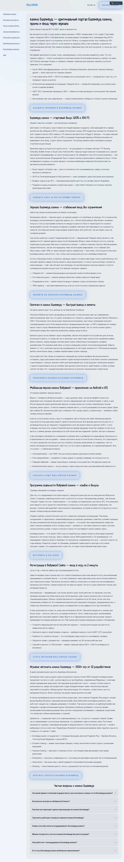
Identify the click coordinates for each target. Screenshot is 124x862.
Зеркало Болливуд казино (13, 32)
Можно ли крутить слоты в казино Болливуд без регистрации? (60, 834)
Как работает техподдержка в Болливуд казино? (54, 842)
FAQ (4, 55)
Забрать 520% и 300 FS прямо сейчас (57, 197)
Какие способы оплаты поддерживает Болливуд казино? (58, 826)
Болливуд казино (9, 14)
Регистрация (110, 5)
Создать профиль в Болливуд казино (57, 108)
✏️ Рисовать (116, 3)
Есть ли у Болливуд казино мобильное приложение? (56, 851)
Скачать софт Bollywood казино (55, 475)
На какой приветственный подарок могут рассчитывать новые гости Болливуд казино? (72, 793)
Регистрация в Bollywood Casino (13, 26)
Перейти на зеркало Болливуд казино (58, 295)
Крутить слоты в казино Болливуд (56, 775)
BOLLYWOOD (32, 5)
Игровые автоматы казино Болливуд (13, 20)
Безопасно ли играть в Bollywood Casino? (51, 801)
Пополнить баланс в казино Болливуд (58, 378)
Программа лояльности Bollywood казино (13, 49)
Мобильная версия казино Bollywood (13, 43)
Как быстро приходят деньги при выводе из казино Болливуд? (60, 809)
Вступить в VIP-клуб (46, 555)
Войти (91, 5)
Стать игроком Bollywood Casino (55, 657)
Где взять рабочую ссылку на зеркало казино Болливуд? (58, 818)
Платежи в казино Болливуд (13, 37)
